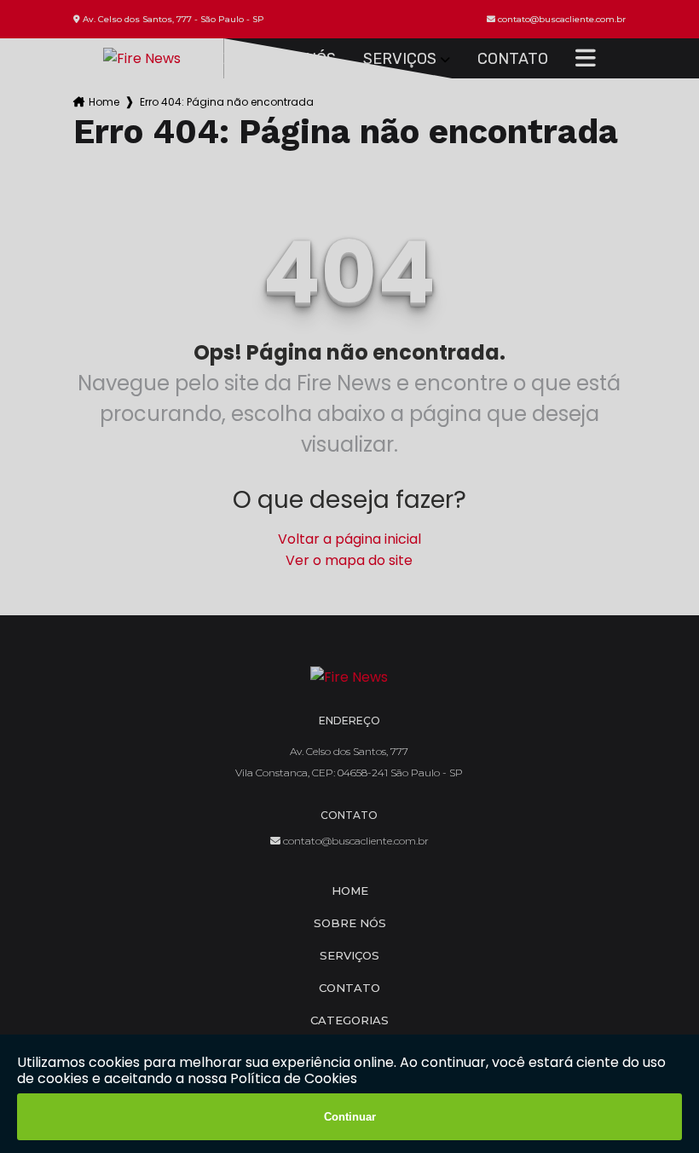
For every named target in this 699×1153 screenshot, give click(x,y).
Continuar (350, 1116)
